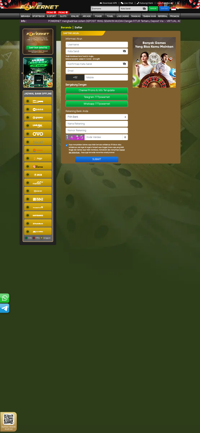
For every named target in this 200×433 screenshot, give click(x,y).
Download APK (110, 3)
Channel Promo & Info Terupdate (97, 90)
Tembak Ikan (149, 16)
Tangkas (135, 16)
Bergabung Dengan (76, 84)
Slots (63, 16)
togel (110, 16)
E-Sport (51, 16)
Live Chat (128, 3)
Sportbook (38, 16)
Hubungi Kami (146, 3)
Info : (23, 21)
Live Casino (123, 16)
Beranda (25, 16)
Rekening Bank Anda (77, 111)
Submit (96, 159)
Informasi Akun (74, 38)
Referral (163, 16)
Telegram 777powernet (97, 97)
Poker (98, 16)
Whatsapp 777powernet (97, 103)
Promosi (174, 16)
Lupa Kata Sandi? (165, 3)
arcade (87, 16)
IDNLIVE (75, 16)
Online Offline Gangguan (39, 238)
